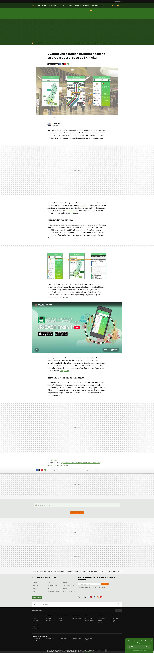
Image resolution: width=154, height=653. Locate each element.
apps (89, 470)
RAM (115, 43)
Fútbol (110, 43)
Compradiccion (102, 623)
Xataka (34, 618)
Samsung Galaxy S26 (79, 43)
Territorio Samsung (68, 585)
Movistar (35, 582)
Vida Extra (48, 620)
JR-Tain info (70, 210)
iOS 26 (76, 571)
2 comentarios (54, 64)
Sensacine (61, 618)
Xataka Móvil (36, 620)
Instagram (115, 5)
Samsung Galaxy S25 (59, 571)
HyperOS (104, 43)
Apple (49, 582)
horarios (83, 470)
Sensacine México (63, 638)
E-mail (68, 64)
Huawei (89, 43)
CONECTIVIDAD (41, 5)
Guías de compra (52, 585)
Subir (117, 611)
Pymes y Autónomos (114, 621)
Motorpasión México (88, 639)
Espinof (61, 620)
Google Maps (96, 43)
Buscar (118, 604)
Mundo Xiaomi (36, 628)
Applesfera (35, 623)
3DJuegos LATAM (50, 638)
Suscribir (105, 584)
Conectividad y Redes (69, 591)
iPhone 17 (69, 571)
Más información (89, 651)
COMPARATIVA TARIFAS (82, 5)
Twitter (121, 5)
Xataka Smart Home (36, 625)
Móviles (70, 43)
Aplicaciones (57, 470)
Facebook (60, 64)
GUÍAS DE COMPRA (98, 5)
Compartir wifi (103, 571)
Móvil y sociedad (66, 470)
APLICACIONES (67, 5)
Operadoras (57, 43)
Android (35, 588)
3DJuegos (48, 618)
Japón (95, 470)
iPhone (65, 588)
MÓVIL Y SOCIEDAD (54, 5)
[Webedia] (118, 1)
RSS (97, 596)
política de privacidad (100, 587)
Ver (78, 513)
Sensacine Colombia (61, 641)
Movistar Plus (48, 43)
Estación (75, 470)
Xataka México (36, 638)
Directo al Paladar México (76, 639)
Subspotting (64, 370)
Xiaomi (65, 582)
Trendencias (101, 618)
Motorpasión (88, 618)
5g (48, 588)
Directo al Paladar (76, 618)
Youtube (118, 5)
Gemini (64, 43)
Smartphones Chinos (53, 591)
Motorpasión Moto (89, 620)
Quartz (84, 205)
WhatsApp (35, 591)
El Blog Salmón (115, 618)
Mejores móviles (48, 571)
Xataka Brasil (36, 640)
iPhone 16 (82, 571)
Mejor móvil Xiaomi (92, 571)
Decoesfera (101, 620)
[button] (57, 124)
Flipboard (112, 5)
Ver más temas (37, 597)
